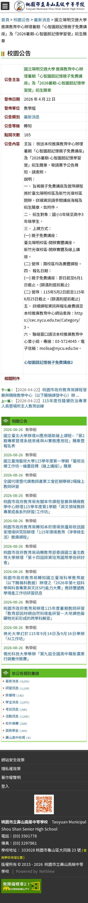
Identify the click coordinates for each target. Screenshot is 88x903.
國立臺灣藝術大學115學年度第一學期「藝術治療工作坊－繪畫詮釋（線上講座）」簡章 (44, 463)
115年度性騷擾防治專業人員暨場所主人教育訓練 (44, 403)
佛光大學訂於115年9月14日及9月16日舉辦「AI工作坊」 (44, 636)
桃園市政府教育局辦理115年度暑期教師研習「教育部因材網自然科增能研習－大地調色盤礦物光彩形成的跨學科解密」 (44, 613)
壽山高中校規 (18, 737)
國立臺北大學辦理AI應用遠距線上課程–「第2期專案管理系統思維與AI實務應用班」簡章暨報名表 (44, 441)
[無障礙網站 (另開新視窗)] (44, 886)
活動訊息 (17, 716)
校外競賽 (16, 723)
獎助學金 (16, 730)
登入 (5, 786)
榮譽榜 (15, 695)
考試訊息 (16, 709)
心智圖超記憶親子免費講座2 (48, 362)
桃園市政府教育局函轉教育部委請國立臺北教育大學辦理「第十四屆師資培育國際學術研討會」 (44, 557)
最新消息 (17, 681)
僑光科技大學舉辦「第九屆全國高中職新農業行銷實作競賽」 (44, 656)
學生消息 (17, 702)
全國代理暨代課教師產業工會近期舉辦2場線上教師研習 (44, 483)
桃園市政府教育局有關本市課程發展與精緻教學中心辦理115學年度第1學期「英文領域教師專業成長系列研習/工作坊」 (44, 506)
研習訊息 (17, 687)
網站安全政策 (13, 760)
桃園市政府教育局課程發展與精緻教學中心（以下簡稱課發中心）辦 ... (44, 392)
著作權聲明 (11, 777)
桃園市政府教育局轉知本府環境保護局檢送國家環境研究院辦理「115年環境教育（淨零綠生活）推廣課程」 (44, 532)
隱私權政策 (11, 768)
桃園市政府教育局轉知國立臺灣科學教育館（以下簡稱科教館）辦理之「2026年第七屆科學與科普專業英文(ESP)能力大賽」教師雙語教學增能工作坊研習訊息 (44, 585)
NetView (46, 871)
